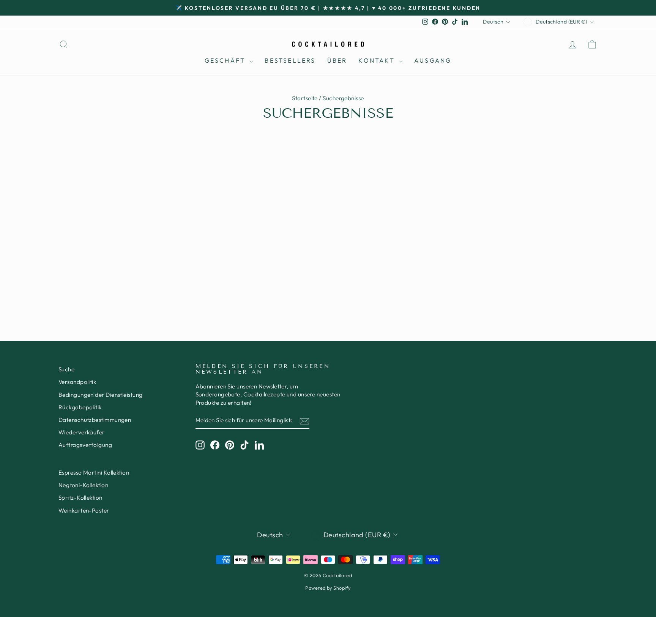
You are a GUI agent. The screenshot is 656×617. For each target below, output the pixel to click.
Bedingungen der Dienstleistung (100, 394)
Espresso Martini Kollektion (93, 472)
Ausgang (432, 60)
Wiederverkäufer (81, 432)
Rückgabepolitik (80, 407)
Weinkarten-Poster (83, 510)
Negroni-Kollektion (83, 485)
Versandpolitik (77, 381)
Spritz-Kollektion (80, 497)
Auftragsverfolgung (85, 444)
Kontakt (377, 60)
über (337, 60)
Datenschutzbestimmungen (94, 419)
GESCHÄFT (226, 60)
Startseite (305, 98)
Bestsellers (290, 60)
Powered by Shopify (327, 588)
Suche (66, 369)
